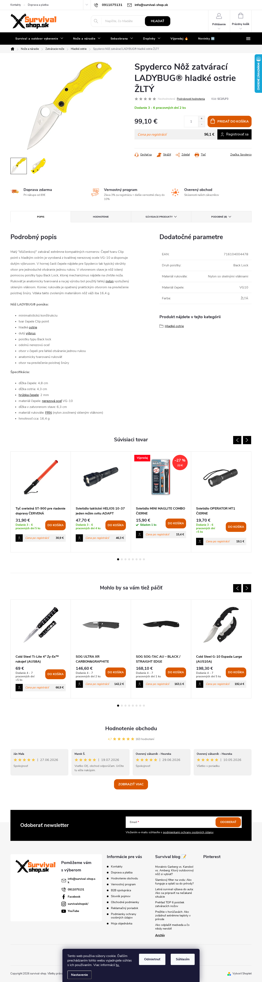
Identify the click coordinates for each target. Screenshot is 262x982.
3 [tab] (125, 559)
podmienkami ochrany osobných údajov (188, 832)
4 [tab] (129, 559)
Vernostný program (123, 884)
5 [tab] (133, 559)
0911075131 (76, 889)
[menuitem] (39, 38)
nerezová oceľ (52, 401)
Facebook (74, 897)
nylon (110, 281)
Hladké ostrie (174, 326)
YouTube (73, 911)
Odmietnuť (152, 959)
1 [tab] (118, 559)
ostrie (33, 327)
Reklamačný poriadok (124, 908)
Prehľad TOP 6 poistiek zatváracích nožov (169, 904)
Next (247, 440)
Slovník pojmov (120, 896)
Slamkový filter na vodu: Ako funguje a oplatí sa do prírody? (174, 882)
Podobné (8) (219, 216)
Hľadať (157, 21)
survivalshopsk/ (78, 904)
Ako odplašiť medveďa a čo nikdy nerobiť (172, 927)
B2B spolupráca (121, 890)
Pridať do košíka (233, 121)
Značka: (241, 155)
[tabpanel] (41, 502)
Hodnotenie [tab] (101, 216)
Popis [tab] (40, 216)
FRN (48, 412)
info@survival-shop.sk (81, 880)
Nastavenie (79, 975)
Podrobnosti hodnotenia (191, 99)
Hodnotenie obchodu (131, 728)
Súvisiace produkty (159, 216)
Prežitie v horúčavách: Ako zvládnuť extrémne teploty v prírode (173, 915)
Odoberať (228, 822)
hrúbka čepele (29, 395)
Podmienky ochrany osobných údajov (123, 916)
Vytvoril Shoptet (242, 973)
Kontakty (15, 5)
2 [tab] (122, 559)
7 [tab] (140, 559)
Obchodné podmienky (125, 902)
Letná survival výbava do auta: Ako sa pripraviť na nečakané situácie (174, 893)
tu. (118, 965)
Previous (237, 440)
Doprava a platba (38, 5)
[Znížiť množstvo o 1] (201, 124)
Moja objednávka (121, 923)
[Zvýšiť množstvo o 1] (201, 118)
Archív (160, 935)
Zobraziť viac (131, 784)
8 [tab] (144, 559)
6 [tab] (137, 559)
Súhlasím (183, 959)
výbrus (31, 333)
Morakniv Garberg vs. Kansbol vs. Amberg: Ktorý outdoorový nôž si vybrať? (174, 870)
